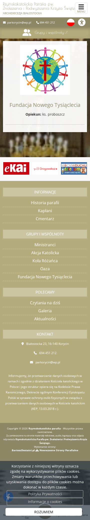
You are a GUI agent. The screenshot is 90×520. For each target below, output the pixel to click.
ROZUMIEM (43, 511)
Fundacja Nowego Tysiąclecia (45, 277)
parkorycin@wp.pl (18, 22)
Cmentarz (45, 218)
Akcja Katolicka (45, 252)
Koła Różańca (45, 261)
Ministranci (45, 244)
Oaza (45, 269)
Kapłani (45, 210)
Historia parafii (45, 202)
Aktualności (45, 319)
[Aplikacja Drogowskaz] (45, 168)
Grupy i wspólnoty (49, 32)
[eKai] (16, 168)
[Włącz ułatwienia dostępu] (84, 22)
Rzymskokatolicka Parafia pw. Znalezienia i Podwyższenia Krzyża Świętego (43, 8)
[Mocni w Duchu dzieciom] (74, 168)
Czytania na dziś (45, 303)
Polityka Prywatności (45, 493)
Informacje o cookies (45, 501)
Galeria (45, 311)
